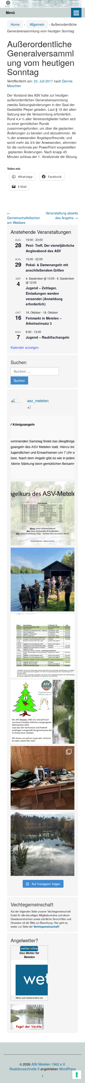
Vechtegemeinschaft (46, 926)
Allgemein (37, 24)
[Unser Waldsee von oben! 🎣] (42, 844)
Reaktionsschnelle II (24, 1068)
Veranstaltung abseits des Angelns (62, 215)
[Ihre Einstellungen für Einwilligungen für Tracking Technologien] (76, 1074)
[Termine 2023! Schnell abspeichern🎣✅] (42, 646)
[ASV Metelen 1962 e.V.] (42, 3)
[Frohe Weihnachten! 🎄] (42, 712)
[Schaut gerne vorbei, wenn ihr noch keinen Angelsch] (42, 513)
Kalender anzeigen (25, 347)
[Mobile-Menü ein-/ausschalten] (76, 12)
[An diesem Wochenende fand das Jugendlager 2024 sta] (42, 579)
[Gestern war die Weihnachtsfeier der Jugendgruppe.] (42, 778)
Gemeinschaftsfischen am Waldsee (23, 218)
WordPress (67, 1068)
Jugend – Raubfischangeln (47, 337)
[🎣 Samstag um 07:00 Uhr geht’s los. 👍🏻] (42, 447)
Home (15, 24)
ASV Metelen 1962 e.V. (48, 1064)
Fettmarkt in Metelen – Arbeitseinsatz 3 (44, 321)
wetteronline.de (34, 998)
